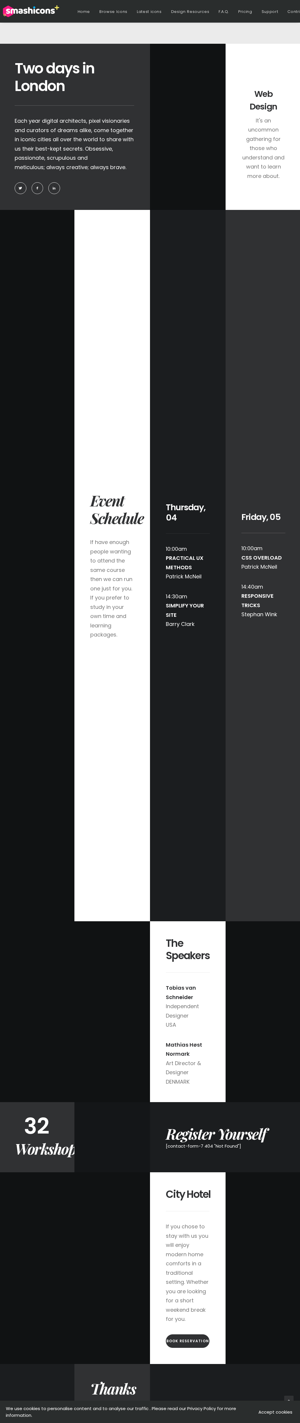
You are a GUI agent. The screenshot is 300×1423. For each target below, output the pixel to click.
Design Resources (190, 11)
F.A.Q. (224, 11)
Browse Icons (113, 11)
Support (270, 11)
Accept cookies (275, 1412)
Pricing (245, 11)
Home (84, 11)
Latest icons (149, 11)
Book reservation (187, 1340)
